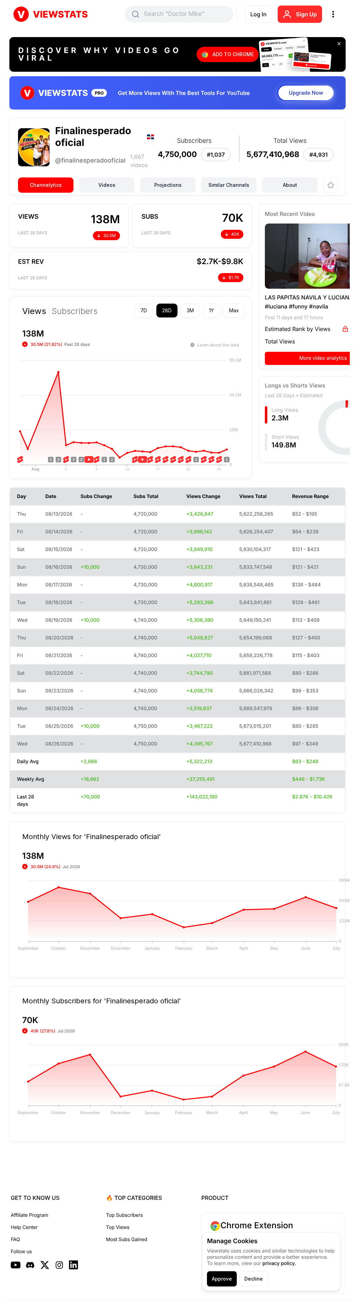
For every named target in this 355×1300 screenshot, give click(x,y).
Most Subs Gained (126, 1223)
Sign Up (306, 14)
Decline (253, 1279)
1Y (199, 310)
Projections (168, 185)
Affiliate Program (29, 1199)
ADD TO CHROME (233, 54)
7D (131, 310)
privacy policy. (279, 1263)
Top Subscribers (124, 1199)
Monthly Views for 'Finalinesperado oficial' (91, 819)
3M (178, 310)
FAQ (15, 1223)
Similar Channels (228, 185)
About (290, 185)
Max (222, 310)
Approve (222, 1279)
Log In (258, 14)
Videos (106, 185)
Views (34, 311)
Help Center (24, 1211)
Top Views (117, 1211)
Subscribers (74, 311)
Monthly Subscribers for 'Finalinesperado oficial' (101, 984)
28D (154, 310)
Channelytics (46, 185)
